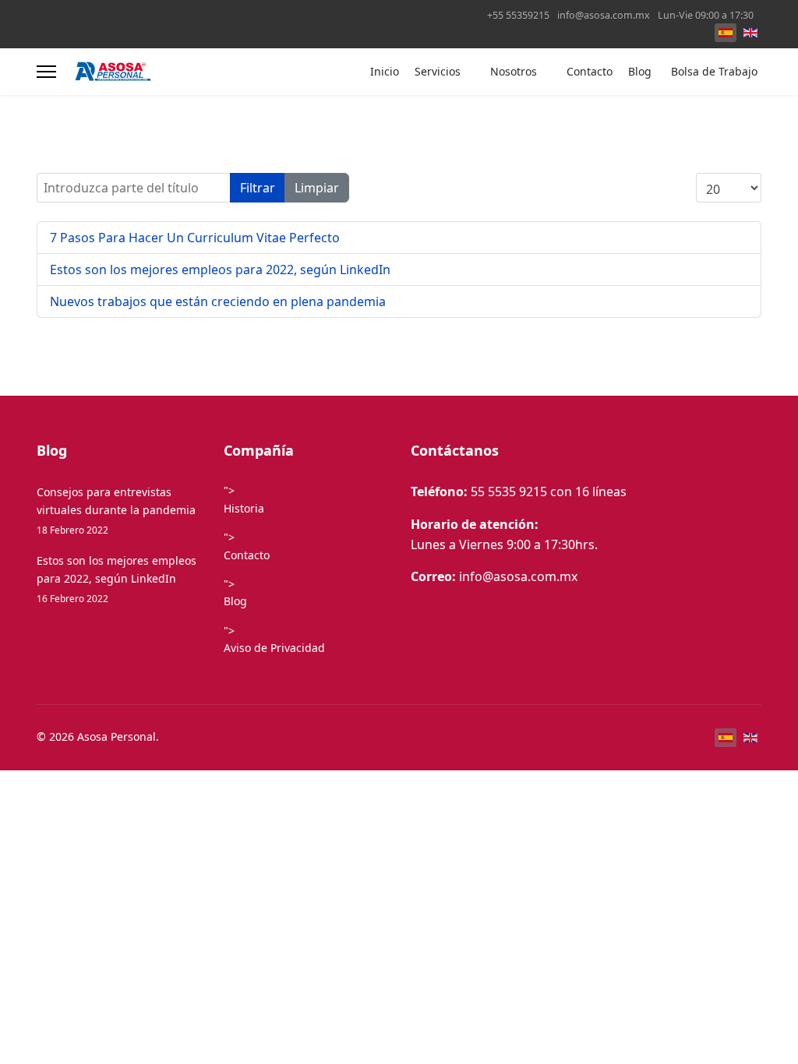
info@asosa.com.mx (603, 15)
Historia (244, 508)
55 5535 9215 (509, 491)
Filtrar (257, 187)
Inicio (384, 71)
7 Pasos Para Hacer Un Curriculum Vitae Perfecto (195, 237)
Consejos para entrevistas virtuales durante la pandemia (116, 510)
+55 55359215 (518, 15)
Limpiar (317, 187)
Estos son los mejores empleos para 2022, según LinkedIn (220, 269)
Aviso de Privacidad (274, 647)
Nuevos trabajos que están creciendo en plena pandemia (218, 301)
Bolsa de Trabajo (714, 71)
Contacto (590, 71)
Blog (639, 71)
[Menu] (46, 71)
